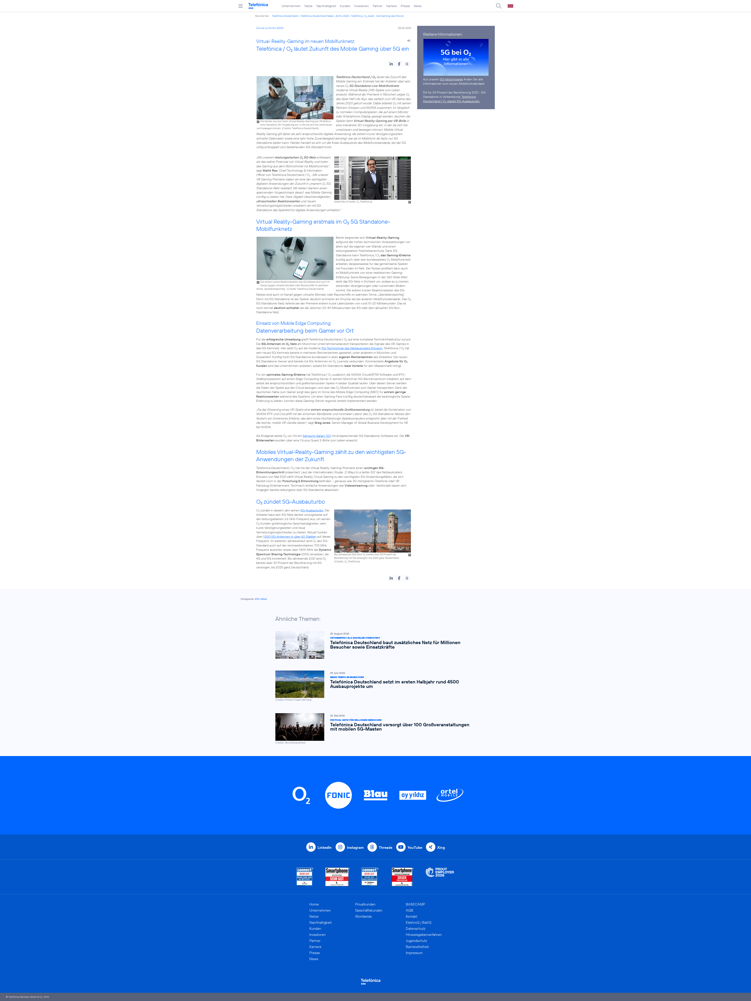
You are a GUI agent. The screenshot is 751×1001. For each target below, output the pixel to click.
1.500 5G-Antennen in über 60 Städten (289, 536)
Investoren (361, 6)
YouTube (415, 847)
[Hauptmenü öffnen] (240, 6)
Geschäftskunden (368, 910)
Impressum (414, 953)
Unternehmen (291, 6)
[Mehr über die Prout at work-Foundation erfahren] (439, 877)
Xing (441, 847)
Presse (405, 6)
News (417, 6)
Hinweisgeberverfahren (424, 934)
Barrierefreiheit (417, 946)
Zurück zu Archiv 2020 (269, 28)
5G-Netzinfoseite (451, 79)
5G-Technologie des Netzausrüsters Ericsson (352, 348)
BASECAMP (415, 904)
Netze (309, 6)
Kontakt (411, 916)
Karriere (391, 6)
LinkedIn (325, 847)
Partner (378, 6)
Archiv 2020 (342, 15)
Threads (385, 847)
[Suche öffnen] (499, 6)
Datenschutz (415, 928)
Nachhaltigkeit (326, 6)
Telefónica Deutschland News (316, 15)
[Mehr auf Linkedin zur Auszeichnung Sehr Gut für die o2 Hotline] (370, 877)
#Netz (264, 599)
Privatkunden (365, 904)
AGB (409, 910)
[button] (391, 64)
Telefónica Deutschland (285, 15)
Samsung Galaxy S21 (317, 436)
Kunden (345, 6)
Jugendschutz (416, 940)
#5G (257, 599)
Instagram (355, 847)
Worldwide (363, 916)
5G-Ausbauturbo (311, 510)
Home (314, 904)
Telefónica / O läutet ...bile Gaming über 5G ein (377, 15)
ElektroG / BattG (418, 922)
